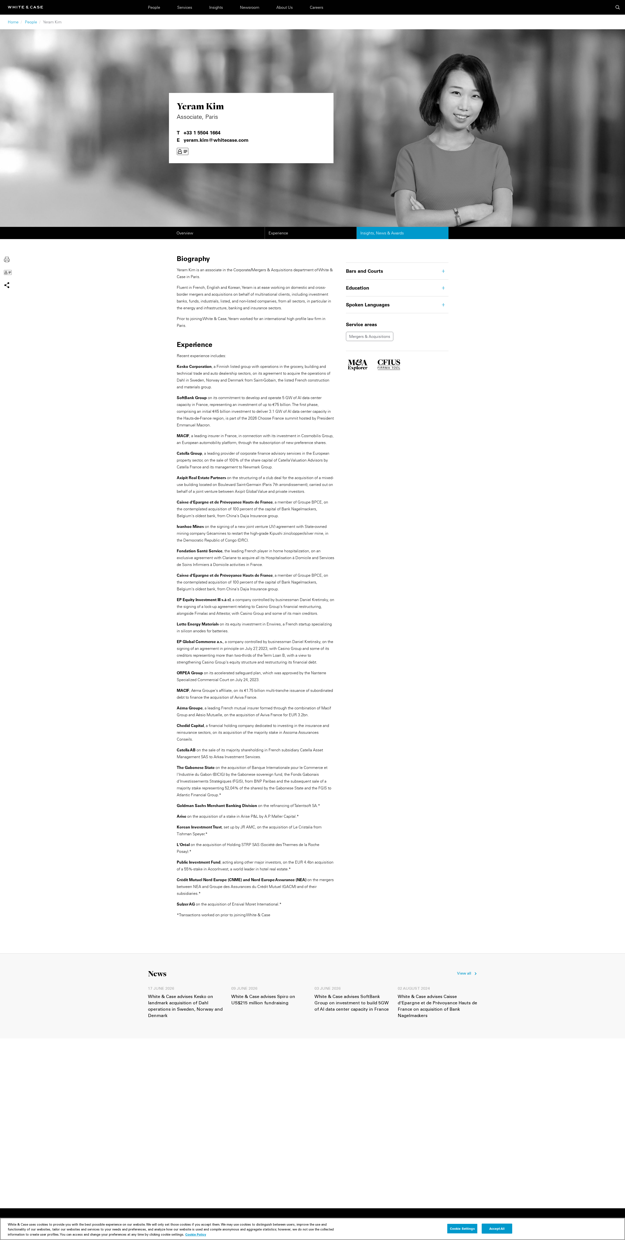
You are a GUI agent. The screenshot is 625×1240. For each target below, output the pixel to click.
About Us (284, 7)
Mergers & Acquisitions (369, 336)
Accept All (497, 1228)
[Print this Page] (7, 259)
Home (13, 22)
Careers (316, 7)
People (154, 7)
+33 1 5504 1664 (202, 133)
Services (184, 7)
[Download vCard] (182, 151)
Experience (278, 233)
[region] (312, 1229)
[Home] (25, 7)
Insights (216, 7)
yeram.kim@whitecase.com (216, 140)
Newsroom (249, 7)
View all (464, 974)
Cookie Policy (195, 1234)
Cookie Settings (462, 1228)
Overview (185, 233)
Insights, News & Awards (382, 233)
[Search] (617, 7)
